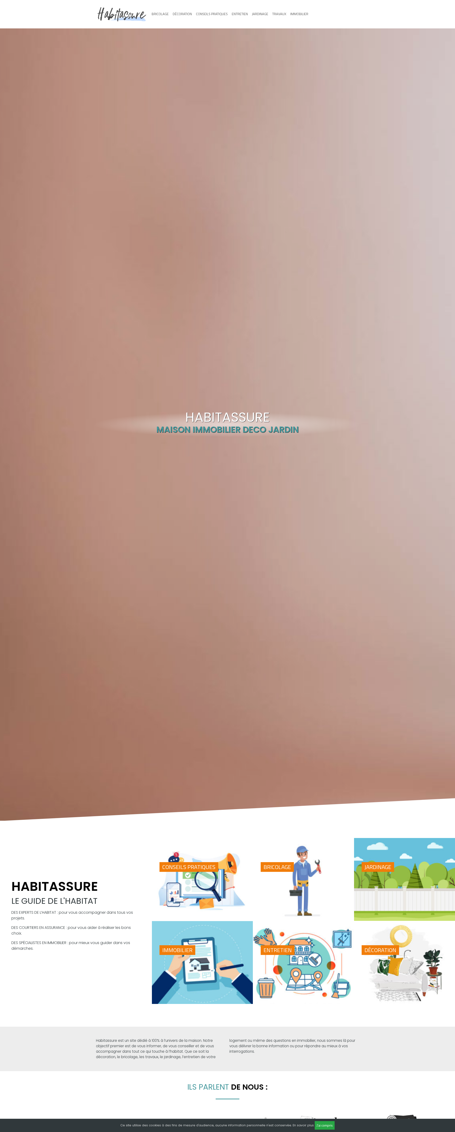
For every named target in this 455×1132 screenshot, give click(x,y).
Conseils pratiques (212, 14)
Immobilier (299, 14)
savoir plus (305, 1125)
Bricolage (160, 14)
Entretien (240, 14)
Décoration (182, 14)
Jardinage (260, 14)
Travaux (279, 14)
